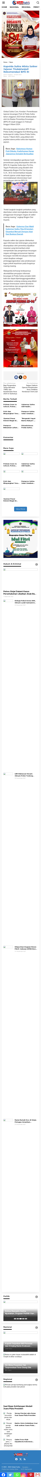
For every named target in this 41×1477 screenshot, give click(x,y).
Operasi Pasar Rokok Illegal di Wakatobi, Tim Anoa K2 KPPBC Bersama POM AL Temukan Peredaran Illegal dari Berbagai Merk (11, 419)
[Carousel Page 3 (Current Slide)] (20, 1318)
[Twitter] (20, 377)
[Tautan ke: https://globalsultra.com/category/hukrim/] (36, 564)
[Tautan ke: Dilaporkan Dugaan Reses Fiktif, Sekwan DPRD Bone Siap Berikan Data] (8, 1031)
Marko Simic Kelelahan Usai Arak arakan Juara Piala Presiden (26, 1424)
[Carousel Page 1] (15, 1318)
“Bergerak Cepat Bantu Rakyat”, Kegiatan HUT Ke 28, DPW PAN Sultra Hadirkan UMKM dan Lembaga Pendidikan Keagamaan (28, 419)
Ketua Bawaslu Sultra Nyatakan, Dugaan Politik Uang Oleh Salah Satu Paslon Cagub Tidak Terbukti (20, 1312)
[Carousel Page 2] (18, 1318)
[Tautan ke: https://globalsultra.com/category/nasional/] (36, 1327)
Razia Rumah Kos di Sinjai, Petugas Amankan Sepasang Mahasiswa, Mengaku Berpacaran (26, 1121)
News (5, 76)
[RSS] (25, 377)
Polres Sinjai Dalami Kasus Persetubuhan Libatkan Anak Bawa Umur (20, 592)
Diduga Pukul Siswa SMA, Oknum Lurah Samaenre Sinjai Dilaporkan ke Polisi (25, 602)
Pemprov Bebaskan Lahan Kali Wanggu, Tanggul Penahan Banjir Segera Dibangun (10, 427)
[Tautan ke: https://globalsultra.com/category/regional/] (36, 1379)
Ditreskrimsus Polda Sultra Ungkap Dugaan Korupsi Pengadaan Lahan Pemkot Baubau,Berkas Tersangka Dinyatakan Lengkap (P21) (28, 427)
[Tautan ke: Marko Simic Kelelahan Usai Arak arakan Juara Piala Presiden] (8, 1429)
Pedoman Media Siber (10, 1469)
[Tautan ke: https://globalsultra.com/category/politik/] (36, 1296)
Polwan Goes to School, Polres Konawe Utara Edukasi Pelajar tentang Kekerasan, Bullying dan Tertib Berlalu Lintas (11, 406)
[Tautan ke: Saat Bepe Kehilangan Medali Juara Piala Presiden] (20, 1393)
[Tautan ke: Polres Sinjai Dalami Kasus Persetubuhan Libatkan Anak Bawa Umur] (20, 578)
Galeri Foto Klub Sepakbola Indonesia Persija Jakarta (23, 1441)
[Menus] (3, 2)
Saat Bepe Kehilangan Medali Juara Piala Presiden (17, 1407)
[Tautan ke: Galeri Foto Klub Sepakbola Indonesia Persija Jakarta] (8, 1442)
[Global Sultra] (21, 2)
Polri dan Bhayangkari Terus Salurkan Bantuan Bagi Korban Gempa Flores (11, 413)
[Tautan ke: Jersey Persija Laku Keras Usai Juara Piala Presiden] (8, 1416)
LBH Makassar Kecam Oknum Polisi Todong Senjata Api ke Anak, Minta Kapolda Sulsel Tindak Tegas (26, 775)
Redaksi (25, 1467)
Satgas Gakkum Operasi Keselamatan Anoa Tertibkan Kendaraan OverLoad (30, 387)
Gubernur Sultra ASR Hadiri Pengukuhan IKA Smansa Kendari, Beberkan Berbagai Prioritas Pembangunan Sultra (29, 406)
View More (20, 509)
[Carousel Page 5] (26, 1318)
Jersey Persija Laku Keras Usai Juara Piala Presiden (25, 1414)
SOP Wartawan (26, 1469)
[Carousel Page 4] (23, 1318)
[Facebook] (16, 377)
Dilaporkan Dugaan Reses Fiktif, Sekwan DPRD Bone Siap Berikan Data (26, 948)
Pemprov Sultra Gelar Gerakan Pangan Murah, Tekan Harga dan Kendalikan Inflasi (28, 413)
